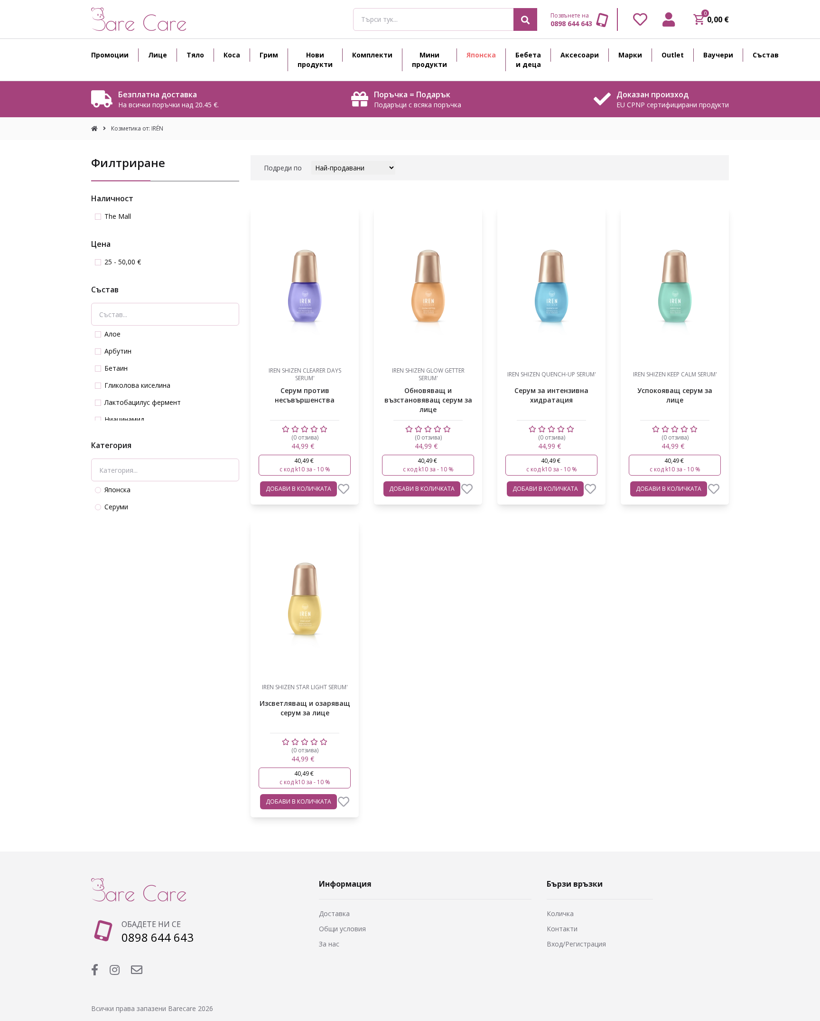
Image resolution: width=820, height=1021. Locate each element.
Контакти (562, 928)
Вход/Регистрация (576, 943)
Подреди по (283, 167)
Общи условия (342, 928)
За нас (329, 943)
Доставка (334, 913)
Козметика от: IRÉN (137, 128)
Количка (560, 913)
